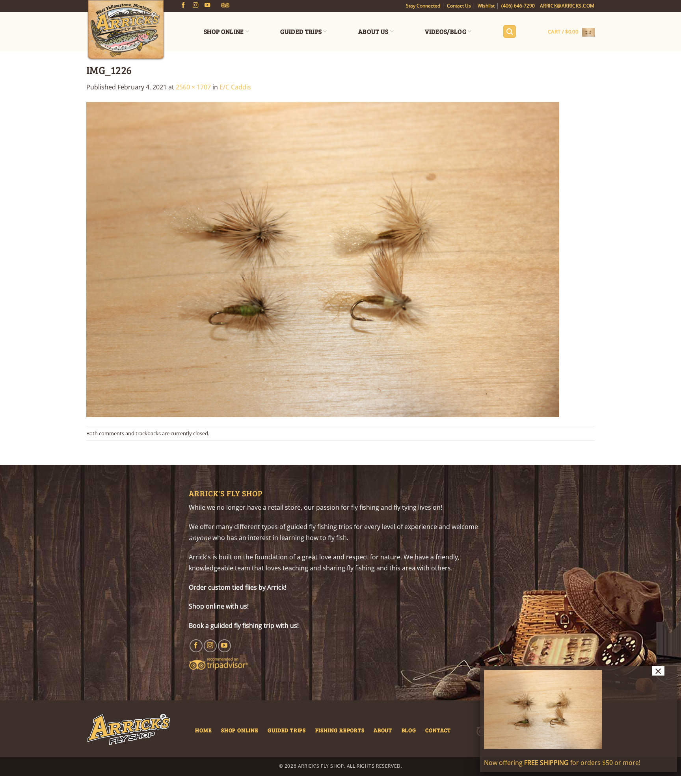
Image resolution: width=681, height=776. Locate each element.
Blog (409, 730)
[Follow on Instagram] (195, 5)
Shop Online (224, 31)
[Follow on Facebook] (183, 5)
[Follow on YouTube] (207, 5)
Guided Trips (301, 31)
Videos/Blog (445, 31)
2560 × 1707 (193, 87)
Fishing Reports (340, 730)
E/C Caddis (235, 87)
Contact (438, 730)
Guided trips (287, 730)
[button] (509, 31)
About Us (373, 31)
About (383, 730)
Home (203, 730)
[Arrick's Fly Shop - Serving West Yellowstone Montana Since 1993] (125, 30)
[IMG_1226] (322, 258)
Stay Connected (423, 5)
